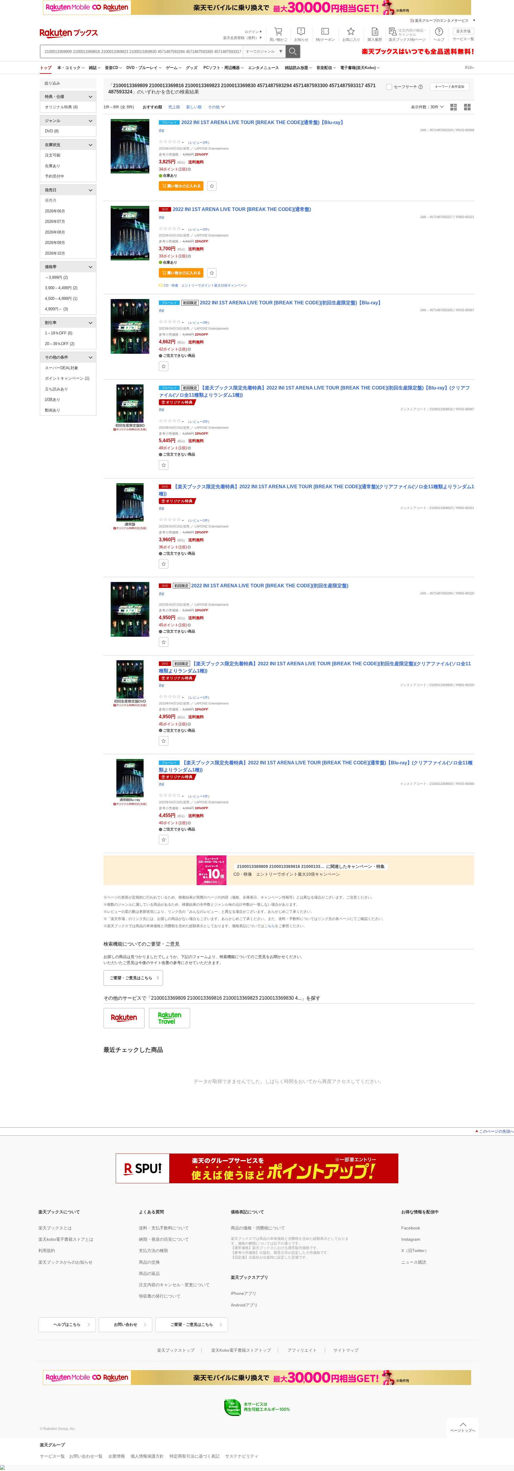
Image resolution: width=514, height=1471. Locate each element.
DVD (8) (52, 131)
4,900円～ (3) (56, 309)
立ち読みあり (56, 389)
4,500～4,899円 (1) (61, 298)
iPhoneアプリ (243, 1293)
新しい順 (194, 107)
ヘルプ (439, 39)
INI (161, 130)
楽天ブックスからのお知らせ (65, 1262)
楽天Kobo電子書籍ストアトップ (241, 1350)
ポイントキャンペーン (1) (67, 378)
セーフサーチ (405, 86)
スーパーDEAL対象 (61, 368)
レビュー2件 (199, 142)
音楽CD (111, 67)
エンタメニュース (263, 67)
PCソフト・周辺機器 (221, 67)
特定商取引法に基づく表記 (195, 1456)
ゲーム (172, 67)
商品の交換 (149, 1262)
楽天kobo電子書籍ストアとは (65, 1239)
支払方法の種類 (153, 1250)
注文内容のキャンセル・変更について (174, 1284)
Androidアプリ (244, 1305)
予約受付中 (54, 176)
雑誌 (93, 67)
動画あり (52, 410)
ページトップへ (462, 1430)
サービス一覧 (463, 39)
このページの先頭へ (496, 1131)
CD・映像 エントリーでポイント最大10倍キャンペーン (205, 285)
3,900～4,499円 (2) (61, 288)
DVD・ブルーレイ (142, 67)
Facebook (410, 1228)
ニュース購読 (413, 1262)
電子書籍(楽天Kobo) (358, 67)
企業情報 (116, 1456)
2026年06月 (55, 211)
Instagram (410, 1239)
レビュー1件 (199, 520)
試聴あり (52, 399)
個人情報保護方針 (147, 1456)
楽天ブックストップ (176, 1350)
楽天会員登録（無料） (241, 38)
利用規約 (46, 1250)
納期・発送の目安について (164, 1239)
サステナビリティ (241, 1456)
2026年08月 (55, 232)
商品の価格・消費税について (258, 1228)
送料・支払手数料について (164, 1228)
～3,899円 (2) (56, 277)
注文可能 (52, 155)
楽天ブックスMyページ (407, 39)
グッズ (192, 67)
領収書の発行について (160, 1296)
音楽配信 (324, 67)
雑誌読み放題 (296, 67)
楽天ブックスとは (55, 1228)
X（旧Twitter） (415, 1250)
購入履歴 (375, 39)
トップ (45, 67)
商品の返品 (149, 1273)
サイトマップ (345, 1350)
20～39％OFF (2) (59, 344)
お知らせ (301, 39)
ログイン (252, 32)
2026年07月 (55, 221)
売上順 (174, 107)
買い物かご (278, 39)
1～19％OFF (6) (58, 333)
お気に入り (351, 39)
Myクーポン (325, 39)
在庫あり (52, 166)
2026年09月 (55, 242)
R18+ (469, 67)
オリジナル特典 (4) (61, 107)
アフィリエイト (302, 1350)
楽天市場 (463, 31)
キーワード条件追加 (449, 86)
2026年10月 (55, 253)
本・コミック (69, 67)
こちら (269, 926)
